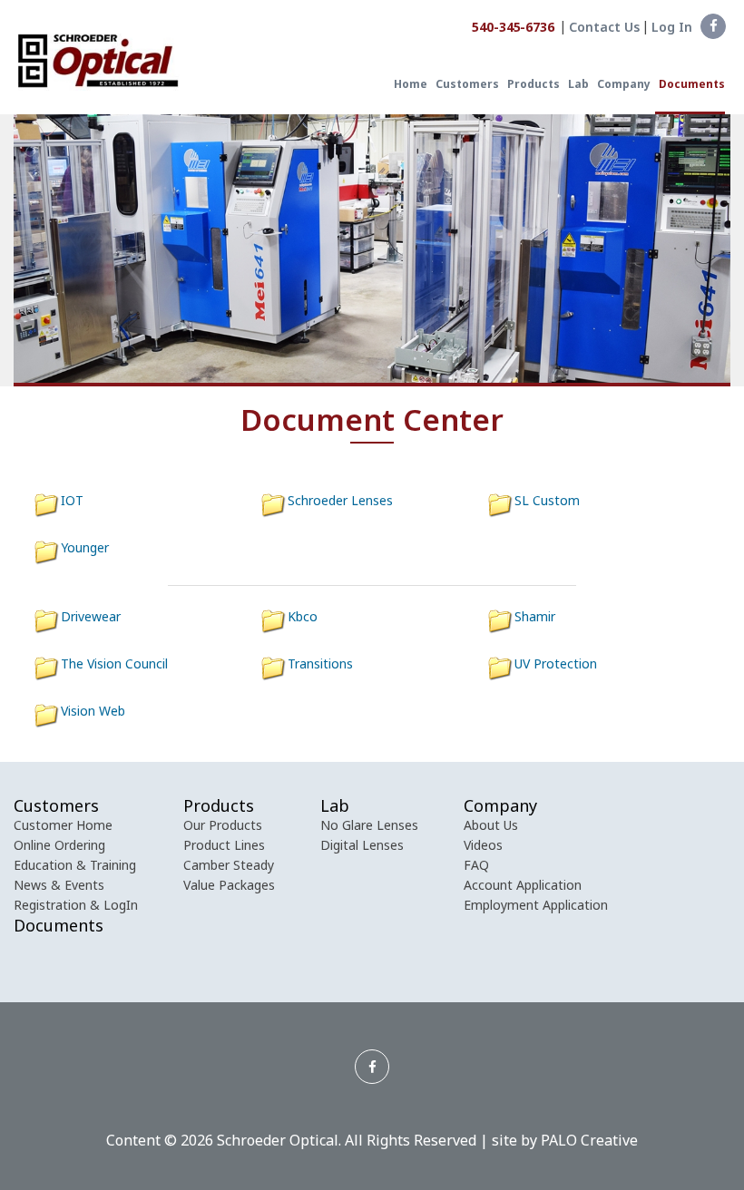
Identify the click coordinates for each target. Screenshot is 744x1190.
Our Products (222, 825)
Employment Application (536, 904)
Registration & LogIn (76, 904)
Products (533, 84)
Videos (483, 844)
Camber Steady (228, 864)
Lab (578, 84)
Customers (467, 84)
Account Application (523, 884)
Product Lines (224, 844)
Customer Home (63, 825)
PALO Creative (589, 1140)
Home (410, 84)
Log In (671, 26)
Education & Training (75, 864)
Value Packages (229, 884)
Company (624, 84)
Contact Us (604, 26)
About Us (491, 825)
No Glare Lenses (369, 825)
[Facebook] (713, 26)
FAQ (476, 864)
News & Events (59, 884)
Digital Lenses (362, 844)
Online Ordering (59, 844)
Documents (692, 84)
